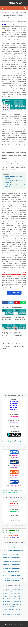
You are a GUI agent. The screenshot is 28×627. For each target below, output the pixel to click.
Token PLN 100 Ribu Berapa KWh (12, 564)
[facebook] (5, 302)
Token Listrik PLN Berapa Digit (11, 612)
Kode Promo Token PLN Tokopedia (12, 614)
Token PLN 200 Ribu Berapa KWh (12, 557)
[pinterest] (17, 302)
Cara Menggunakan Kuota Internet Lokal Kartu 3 (6, 319)
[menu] (2, 8)
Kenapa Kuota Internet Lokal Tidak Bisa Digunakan (7, 334)
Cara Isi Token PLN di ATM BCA (11, 609)
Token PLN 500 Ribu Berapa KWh (12, 561)
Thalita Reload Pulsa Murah (18, 623)
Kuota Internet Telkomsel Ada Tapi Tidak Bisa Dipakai (19, 334)
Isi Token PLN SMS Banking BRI (11, 571)
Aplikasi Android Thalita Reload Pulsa (13, 550)
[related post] (8, 312)
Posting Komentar (22, 21)
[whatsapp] (23, 302)
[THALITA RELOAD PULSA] (14, 3)
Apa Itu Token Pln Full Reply (10, 554)
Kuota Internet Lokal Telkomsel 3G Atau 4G (19, 318)
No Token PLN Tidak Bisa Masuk (11, 575)
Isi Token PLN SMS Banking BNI (11, 568)
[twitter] (11, 302)
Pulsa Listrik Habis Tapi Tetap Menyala (13, 547)
